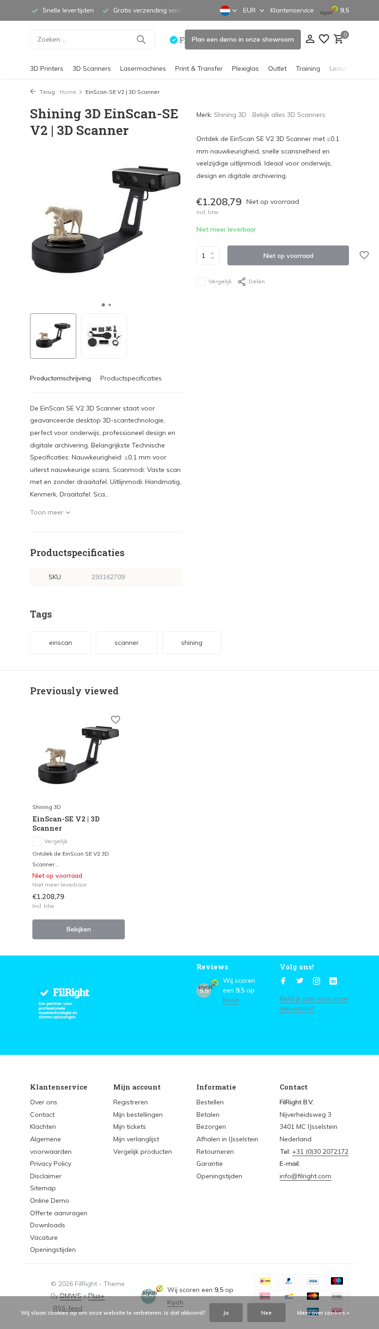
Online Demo (49, 1200)
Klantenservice (292, 10)
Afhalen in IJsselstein (227, 1139)
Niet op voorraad (288, 255)
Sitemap (43, 1188)
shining (191, 642)
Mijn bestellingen (138, 1114)
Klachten (43, 1126)
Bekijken (79, 929)
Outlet (277, 68)
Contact (42, 1114)
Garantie (209, 1163)
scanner (127, 642)
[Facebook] (283, 981)
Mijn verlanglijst (136, 1139)
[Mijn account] (310, 39)
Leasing (341, 68)
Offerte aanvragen (58, 1213)
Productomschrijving (60, 378)
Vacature (44, 1237)
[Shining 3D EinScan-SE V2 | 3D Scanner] (78, 756)
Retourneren (215, 1151)
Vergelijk (220, 281)
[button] (103, 304)
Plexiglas (245, 68)
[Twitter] (300, 981)
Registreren (130, 1102)
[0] (337, 39)
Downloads (47, 1225)
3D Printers (46, 68)
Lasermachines (143, 68)
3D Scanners (92, 68)
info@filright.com (305, 1176)
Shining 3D (230, 114)
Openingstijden (53, 1249)
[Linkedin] (333, 981)
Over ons (43, 1102)
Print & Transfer (199, 68)
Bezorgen (211, 1126)
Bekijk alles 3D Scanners (288, 114)
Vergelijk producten (142, 1151)
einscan (60, 642)
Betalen (208, 1114)
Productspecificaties (131, 378)
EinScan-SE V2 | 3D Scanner (66, 824)
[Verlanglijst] (324, 39)
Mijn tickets (129, 1126)
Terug (46, 91)
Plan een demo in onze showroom (243, 39)
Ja (226, 1312)
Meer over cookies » (323, 1312)
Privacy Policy (50, 1163)
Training (308, 68)
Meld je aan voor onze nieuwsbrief (314, 1003)
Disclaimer (45, 1176)
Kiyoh (231, 1000)
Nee (266, 1312)
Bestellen (210, 1102)
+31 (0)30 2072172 (320, 1151)
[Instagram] (316, 981)
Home (68, 91)
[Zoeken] (141, 39)
